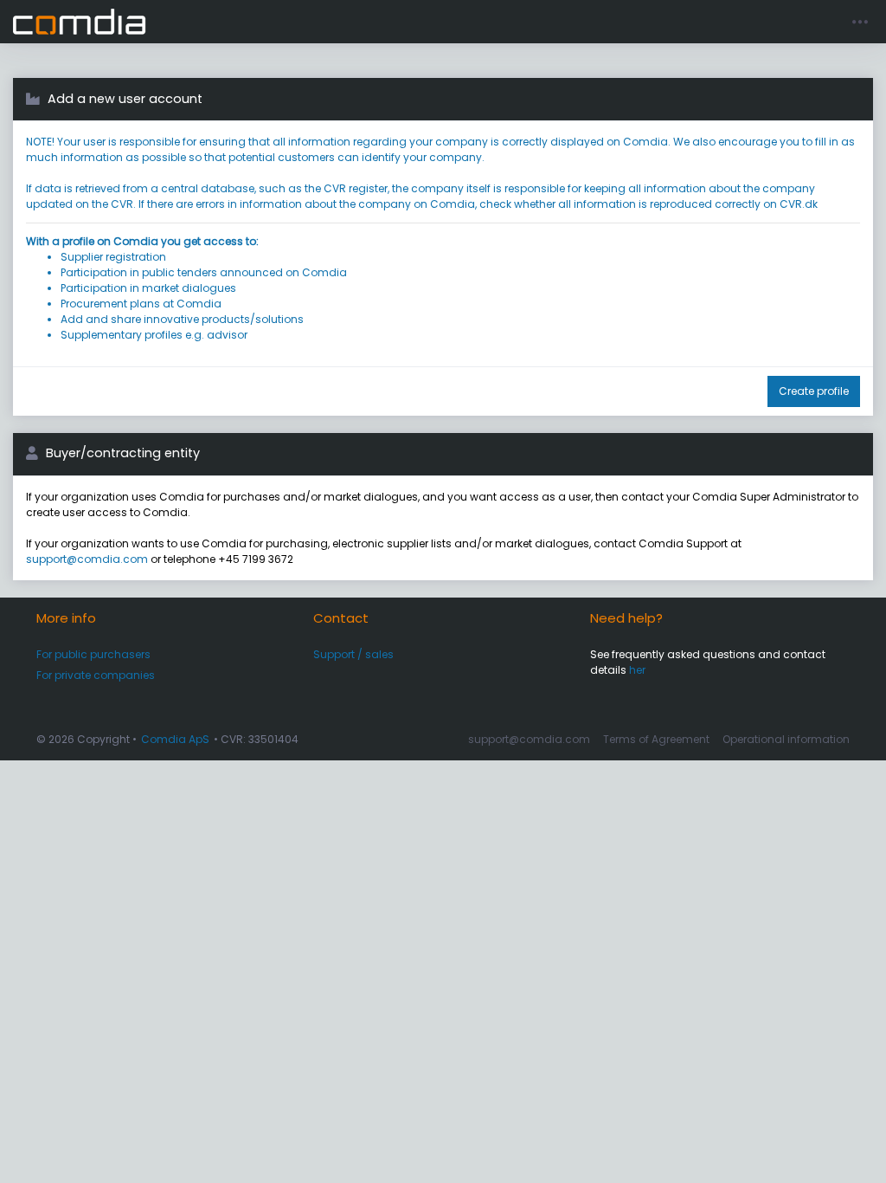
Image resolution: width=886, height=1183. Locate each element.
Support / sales (353, 654)
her (637, 670)
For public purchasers (93, 654)
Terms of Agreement (656, 739)
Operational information (786, 739)
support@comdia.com (87, 559)
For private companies (95, 675)
